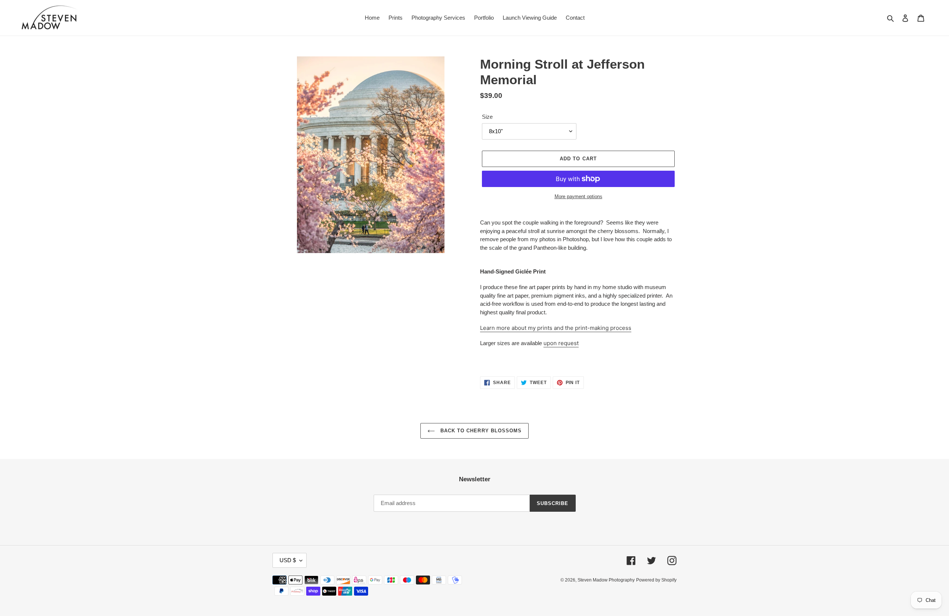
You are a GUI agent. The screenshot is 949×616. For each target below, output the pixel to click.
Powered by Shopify (656, 580)
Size (487, 117)
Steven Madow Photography (606, 580)
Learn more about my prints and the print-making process (555, 327)
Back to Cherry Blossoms (480, 430)
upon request (561, 343)
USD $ (288, 560)
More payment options (578, 196)
